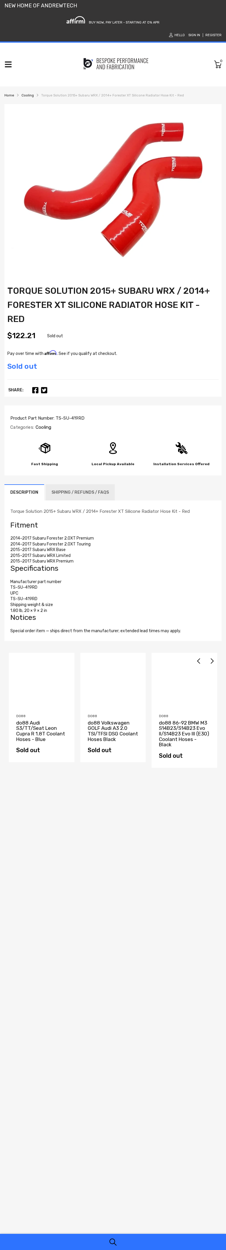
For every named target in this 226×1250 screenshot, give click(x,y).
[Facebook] (35, 390)
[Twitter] (44, 390)
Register (213, 35)
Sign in (194, 35)
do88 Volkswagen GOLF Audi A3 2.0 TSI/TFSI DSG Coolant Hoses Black (113, 731)
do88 (21, 716)
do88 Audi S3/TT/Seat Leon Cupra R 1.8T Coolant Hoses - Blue (40, 731)
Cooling (42, 427)
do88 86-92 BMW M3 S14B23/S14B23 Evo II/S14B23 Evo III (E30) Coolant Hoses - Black (184, 734)
